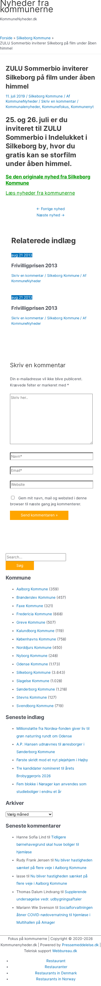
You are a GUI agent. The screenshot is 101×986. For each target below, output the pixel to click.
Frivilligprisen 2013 (34, 265)
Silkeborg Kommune (46, 96)
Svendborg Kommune (35, 706)
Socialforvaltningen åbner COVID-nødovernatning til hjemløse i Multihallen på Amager (54, 915)
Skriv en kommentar (58, 101)
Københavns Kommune (36, 639)
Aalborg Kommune (32, 589)
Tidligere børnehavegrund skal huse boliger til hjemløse (47, 844)
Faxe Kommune (29, 606)
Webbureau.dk (64, 951)
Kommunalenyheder (23, 107)
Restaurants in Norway (56, 979)
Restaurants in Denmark (56, 973)
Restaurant (55, 961)
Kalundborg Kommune (35, 631)
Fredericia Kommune (34, 614)
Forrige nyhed (50, 209)
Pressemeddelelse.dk (80, 945)
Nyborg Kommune (31, 655)
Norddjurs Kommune (33, 647)
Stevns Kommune (31, 697)
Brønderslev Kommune (35, 597)
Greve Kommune (30, 622)
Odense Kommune (32, 664)
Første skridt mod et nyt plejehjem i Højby (52, 760)
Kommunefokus (55, 107)
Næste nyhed (51, 215)
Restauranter (56, 967)
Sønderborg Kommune (35, 689)
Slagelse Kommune (32, 681)
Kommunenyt (82, 107)
